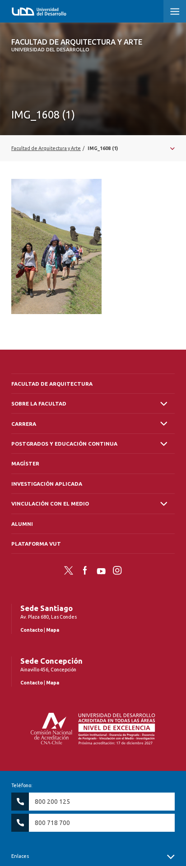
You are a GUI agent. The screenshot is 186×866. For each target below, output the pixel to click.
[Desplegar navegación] (93, 148)
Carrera (23, 424)
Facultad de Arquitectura (52, 384)
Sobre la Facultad (38, 403)
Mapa (52, 630)
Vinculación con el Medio (50, 503)
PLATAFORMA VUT (36, 544)
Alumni (22, 524)
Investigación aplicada (46, 484)
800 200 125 (52, 801)
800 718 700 (52, 822)
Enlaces (20, 856)
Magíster (25, 463)
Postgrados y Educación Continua (64, 444)
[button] (174, 11)
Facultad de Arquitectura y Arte (76, 45)
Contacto (31, 630)
